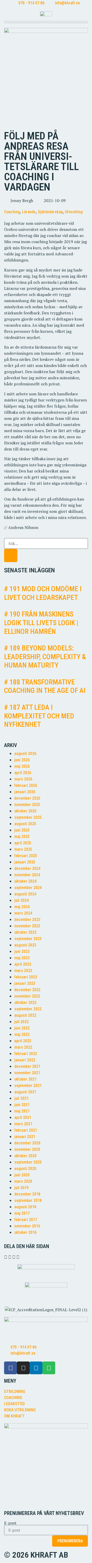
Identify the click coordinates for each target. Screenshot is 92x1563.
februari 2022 (25, 1053)
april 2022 (22, 1040)
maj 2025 (22, 836)
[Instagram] (23, 1367)
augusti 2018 (25, 1206)
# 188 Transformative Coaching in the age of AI (44, 686)
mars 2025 (23, 849)
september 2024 (28, 887)
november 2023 (27, 925)
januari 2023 (24, 983)
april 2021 (22, 1117)
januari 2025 (24, 862)
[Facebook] (10, 1367)
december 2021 (27, 1066)
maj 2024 (22, 906)
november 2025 (27, 804)
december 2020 (27, 1143)
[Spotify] (48, 1367)
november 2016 (27, 1226)
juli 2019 (21, 1187)
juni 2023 (22, 951)
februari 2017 (25, 1219)
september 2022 (28, 1009)
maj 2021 (22, 1111)
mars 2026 (23, 779)
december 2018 (27, 1194)
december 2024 (27, 868)
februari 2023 (25, 977)
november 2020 (27, 1149)
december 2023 (27, 919)
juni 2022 (22, 1028)
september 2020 (28, 1162)
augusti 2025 (25, 823)
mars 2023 (23, 970)
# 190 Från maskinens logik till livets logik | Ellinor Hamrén (41, 622)
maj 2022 (22, 1034)
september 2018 (28, 1200)
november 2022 (27, 996)
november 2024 (27, 874)
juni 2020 (22, 1175)
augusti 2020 (25, 1168)
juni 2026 (22, 759)
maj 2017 (22, 1213)
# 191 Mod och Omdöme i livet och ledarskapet (43, 593)
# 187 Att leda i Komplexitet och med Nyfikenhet (39, 716)
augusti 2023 (25, 945)
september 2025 (28, 817)
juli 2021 (21, 1098)
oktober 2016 (25, 1232)
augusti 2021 (25, 1092)
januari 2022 (24, 1060)
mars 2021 (23, 1123)
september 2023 (28, 938)
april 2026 (22, 772)
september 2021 (28, 1085)
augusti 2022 (25, 1015)
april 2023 (22, 964)
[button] (46, 22)
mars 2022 (23, 1047)
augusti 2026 (25, 753)
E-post (10, 1523)
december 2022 (27, 989)
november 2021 (27, 1072)
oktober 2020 (25, 1155)
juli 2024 (21, 900)
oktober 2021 (25, 1079)
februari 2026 (25, 785)
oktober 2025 (25, 811)
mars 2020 (23, 1181)
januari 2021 (24, 1136)
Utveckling (74, 211)
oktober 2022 (25, 1002)
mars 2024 (23, 913)
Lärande (29, 211)
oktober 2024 (25, 881)
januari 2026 (24, 791)
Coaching (12, 211)
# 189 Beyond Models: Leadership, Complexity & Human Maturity (45, 656)
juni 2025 (22, 830)
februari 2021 (25, 1130)
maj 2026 (22, 766)
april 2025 (22, 842)
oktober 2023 (25, 932)
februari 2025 (25, 855)
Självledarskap (50, 211)
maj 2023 (22, 957)
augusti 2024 (25, 894)
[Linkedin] (36, 1367)
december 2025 (27, 798)
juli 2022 (21, 1021)
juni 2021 (22, 1104)
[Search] (10, 555)
